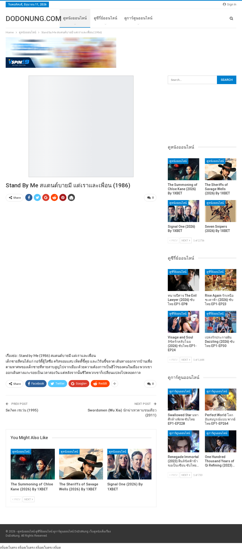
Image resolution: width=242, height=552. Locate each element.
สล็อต (57, 547)
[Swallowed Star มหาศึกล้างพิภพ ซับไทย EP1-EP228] (183, 400)
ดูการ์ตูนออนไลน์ (138, 18)
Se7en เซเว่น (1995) (22, 410)
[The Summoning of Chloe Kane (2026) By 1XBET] (33, 464)
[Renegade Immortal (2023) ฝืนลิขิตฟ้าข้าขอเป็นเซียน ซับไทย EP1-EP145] (183, 441)
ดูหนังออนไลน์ (75, 18)
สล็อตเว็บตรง (8, 547)
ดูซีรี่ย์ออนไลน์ (105, 18)
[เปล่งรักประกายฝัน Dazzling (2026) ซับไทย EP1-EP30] (220, 322)
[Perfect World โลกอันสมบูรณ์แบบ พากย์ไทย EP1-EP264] (220, 400)
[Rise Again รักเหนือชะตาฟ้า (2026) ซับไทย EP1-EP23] (220, 280)
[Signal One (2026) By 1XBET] (129, 464)
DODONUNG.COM (33, 18)
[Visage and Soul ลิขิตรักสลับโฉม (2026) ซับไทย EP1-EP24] (183, 322)
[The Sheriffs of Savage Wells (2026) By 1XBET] (81, 464)
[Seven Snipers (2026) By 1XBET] (220, 211)
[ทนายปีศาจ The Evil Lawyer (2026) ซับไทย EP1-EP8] (183, 280)
